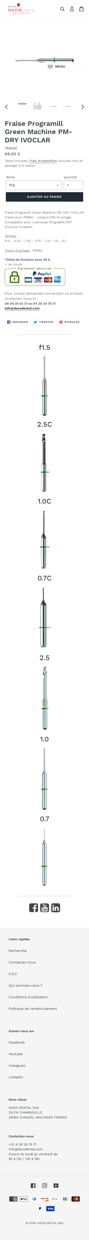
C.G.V (13, 974)
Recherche (18, 951)
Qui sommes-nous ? (25, 985)
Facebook (17, 1042)
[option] (22, 106)
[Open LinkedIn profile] (55, 908)
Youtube (15, 1054)
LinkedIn (16, 1077)
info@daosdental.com (22, 308)
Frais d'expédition (43, 161)
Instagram (17, 1066)
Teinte (10, 177)
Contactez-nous (22, 962)
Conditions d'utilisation (28, 997)
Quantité (70, 177)
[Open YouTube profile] (44, 908)
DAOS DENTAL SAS (50, 1223)
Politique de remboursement (33, 1009)
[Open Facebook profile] (33, 908)
